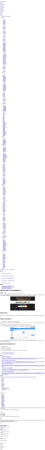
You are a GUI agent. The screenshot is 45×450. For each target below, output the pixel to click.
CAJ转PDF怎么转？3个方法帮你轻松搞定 (6, 288)
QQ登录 (1, 444)
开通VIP (1, 4)
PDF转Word (3, 383)
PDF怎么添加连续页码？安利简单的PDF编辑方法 (8, 352)
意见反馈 (3, 380)
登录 (2, 16)
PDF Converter (3, 400)
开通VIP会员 (11, 416)
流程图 (2, 395)
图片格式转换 (3, 406)
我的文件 (1, 3)
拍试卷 (2, 402)
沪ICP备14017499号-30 (17, 409)
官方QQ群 (5, 388)
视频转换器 (3, 398)
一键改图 (3, 403)
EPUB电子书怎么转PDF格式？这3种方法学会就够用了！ (8, 287)
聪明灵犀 (3, 404)
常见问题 (3, 379)
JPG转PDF (3, 384)
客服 (7, 16)
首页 (0, 269)
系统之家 (3, 401)
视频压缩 (18, 321)
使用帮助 (9, 16)
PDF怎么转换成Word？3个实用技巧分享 (6, 286)
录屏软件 (3, 397)
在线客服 (3, 388)
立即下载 (1, 428)
